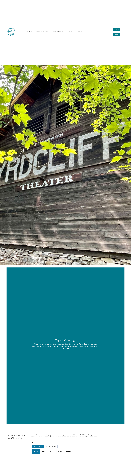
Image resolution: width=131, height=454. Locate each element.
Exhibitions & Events (42, 32)
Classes (71, 32)
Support (80, 32)
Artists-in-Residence (58, 32)
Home (21, 32)
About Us (29, 32)
